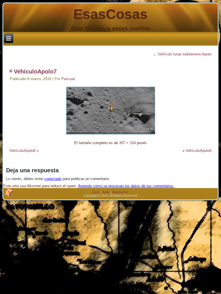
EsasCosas (110, 14)
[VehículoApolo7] (110, 135)
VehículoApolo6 (199, 150)
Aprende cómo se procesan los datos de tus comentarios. (126, 186)
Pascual (68, 79)
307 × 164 (127, 143)
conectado (53, 179)
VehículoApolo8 (22, 150)
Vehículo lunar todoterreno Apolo (182, 54)
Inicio (96, 192)
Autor (106, 192)
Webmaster (120, 192)
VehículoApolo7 (35, 71)
